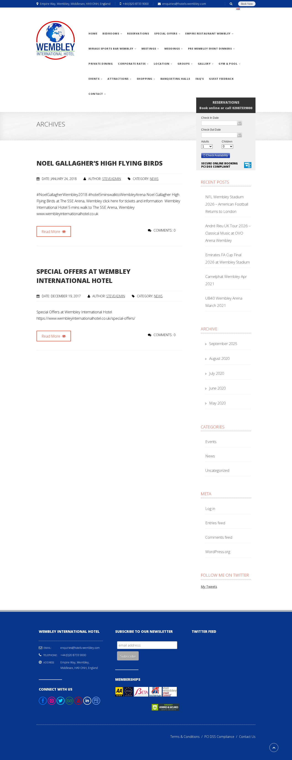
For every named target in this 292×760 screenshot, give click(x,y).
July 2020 (216, 373)
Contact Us (247, 736)
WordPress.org (217, 551)
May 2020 (217, 403)
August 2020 (219, 358)
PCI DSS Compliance (221, 736)
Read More (51, 231)
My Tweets (209, 586)
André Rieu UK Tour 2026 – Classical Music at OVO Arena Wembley (227, 233)
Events (210, 441)
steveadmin (111, 179)
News (154, 179)
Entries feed (215, 522)
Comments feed (218, 537)
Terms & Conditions (187, 736)
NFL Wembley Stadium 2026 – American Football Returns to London (226, 204)
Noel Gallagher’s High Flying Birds (99, 163)
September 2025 (223, 343)
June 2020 (217, 388)
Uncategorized (217, 470)
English (246, 9)
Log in (210, 508)
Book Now (247, 4)
